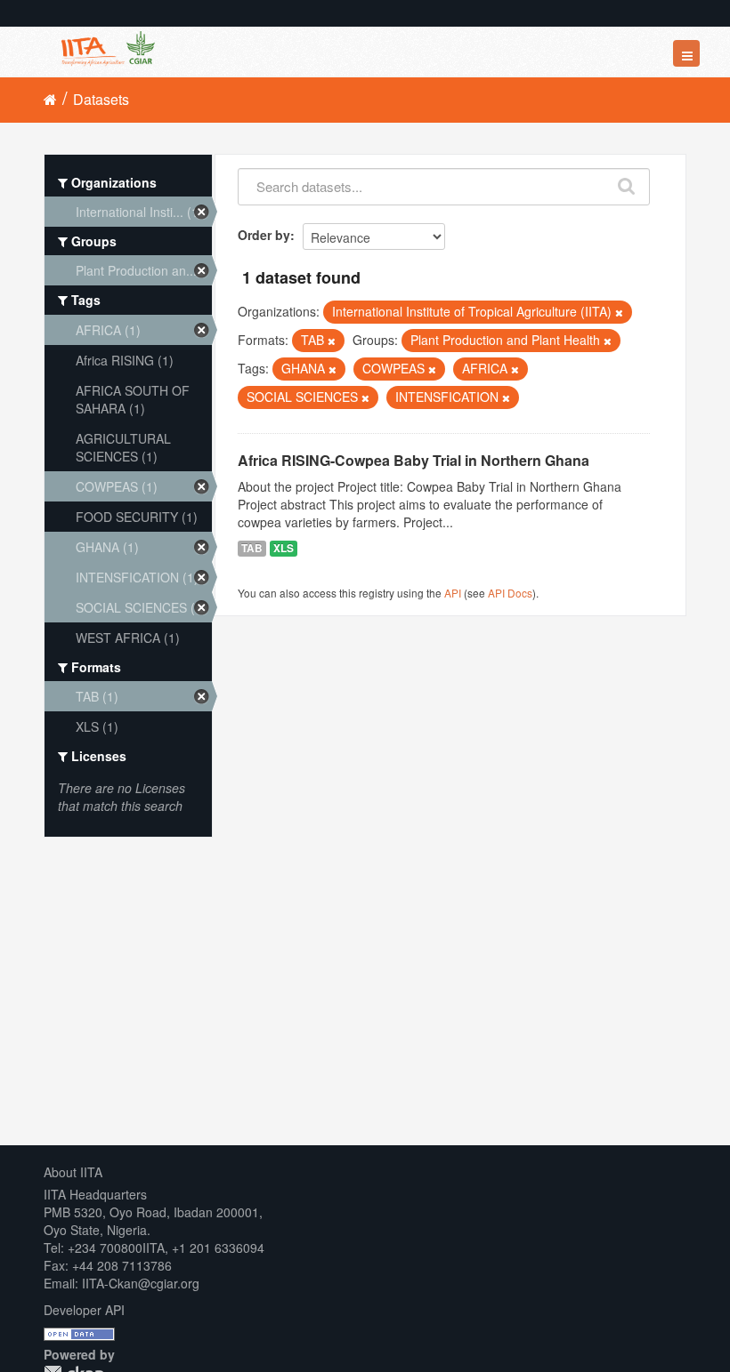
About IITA (73, 1172)
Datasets (101, 99)
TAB (252, 548)
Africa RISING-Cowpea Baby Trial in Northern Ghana (413, 460)
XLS (283, 548)
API (452, 592)
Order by (264, 235)
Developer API (84, 1310)
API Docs (510, 592)
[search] (627, 182)
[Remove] (619, 312)
